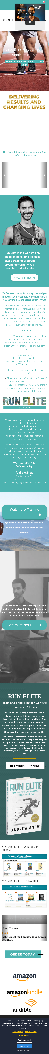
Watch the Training (24, 509)
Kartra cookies (31, 1032)
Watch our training (24, 277)
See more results (20, 625)
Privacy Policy (24, 1035)
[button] (5, 175)
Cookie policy (18, 1032)
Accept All (24, 1046)
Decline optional (24, 1040)
